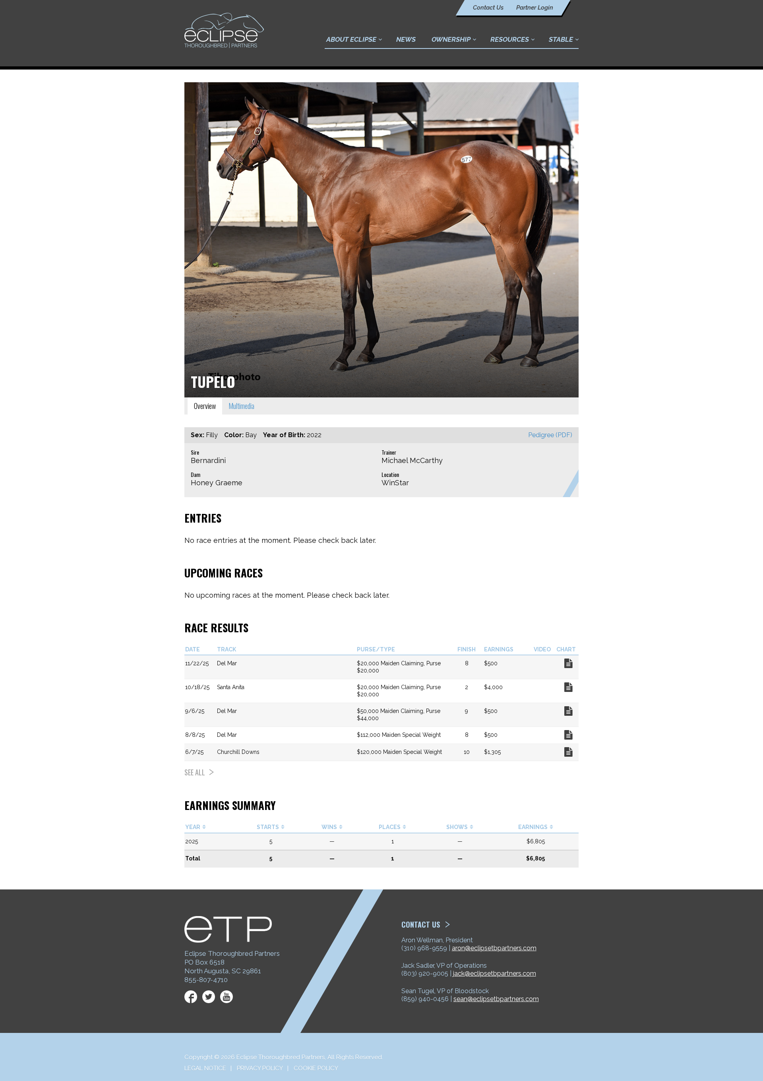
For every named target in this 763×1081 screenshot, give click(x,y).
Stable (561, 39)
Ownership (451, 39)
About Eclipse (351, 39)
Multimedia (241, 406)
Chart (568, 663)
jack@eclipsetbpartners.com (494, 973)
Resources (509, 39)
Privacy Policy (260, 1068)
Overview (205, 406)
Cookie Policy (316, 1068)
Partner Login (534, 7)
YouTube (226, 996)
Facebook (190, 996)
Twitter (208, 996)
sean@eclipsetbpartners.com (496, 999)
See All (194, 772)
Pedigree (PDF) (550, 435)
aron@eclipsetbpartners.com (494, 948)
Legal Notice (205, 1068)
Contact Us (488, 7)
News (406, 39)
